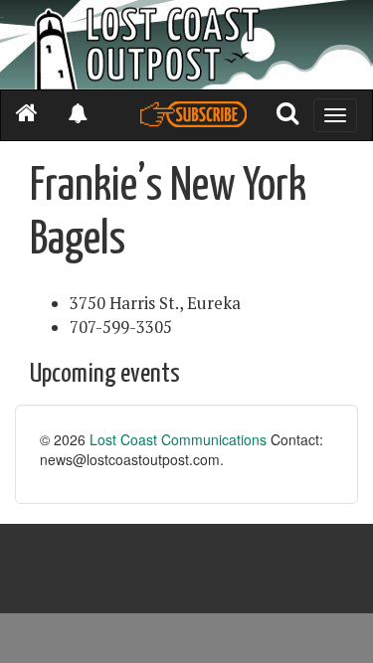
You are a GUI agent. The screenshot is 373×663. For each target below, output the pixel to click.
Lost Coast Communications (178, 439)
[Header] (186, 44)
